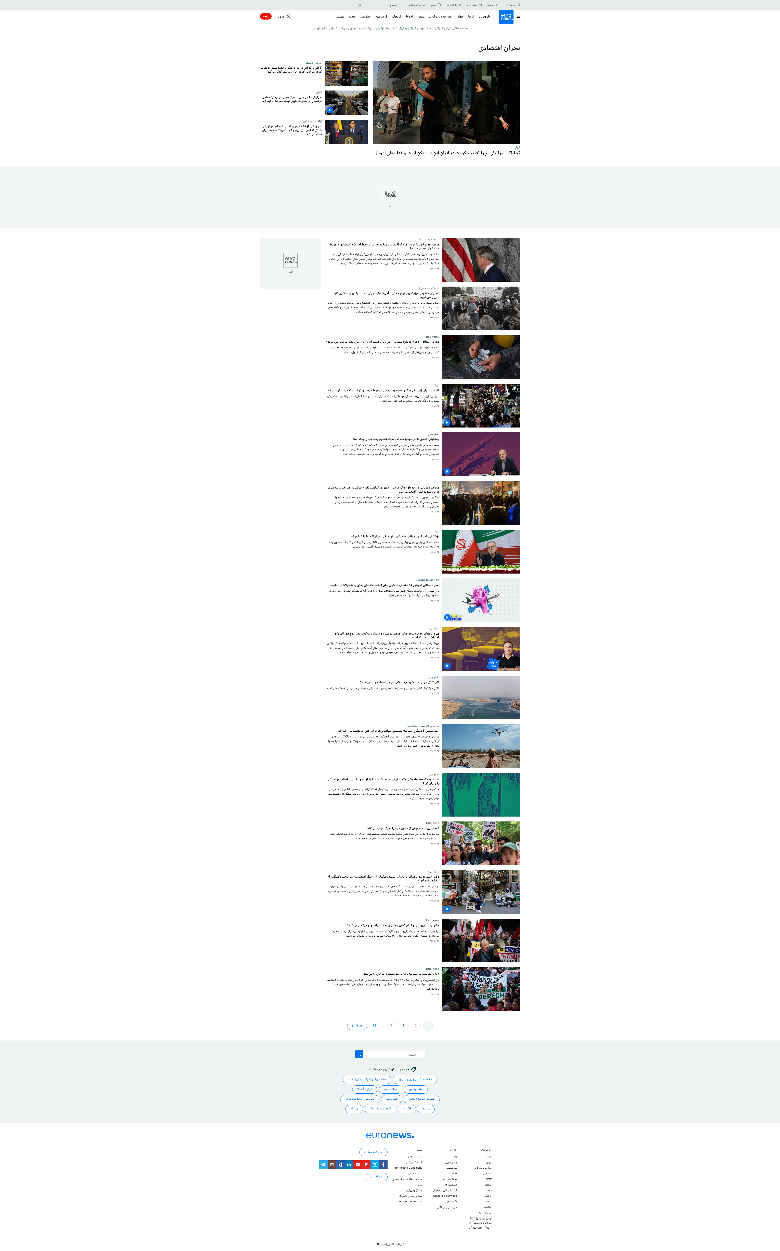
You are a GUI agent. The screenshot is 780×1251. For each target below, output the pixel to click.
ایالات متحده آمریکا (380, 1108)
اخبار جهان (433, 434)
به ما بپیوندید (450, 1179)
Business (432, 823)
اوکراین (407, 1108)
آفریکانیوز (452, 1201)
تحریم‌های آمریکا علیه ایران (359, 1099)
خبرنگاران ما (485, 1213)
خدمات (453, 1150)
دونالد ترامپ (366, 28)
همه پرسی (391, 1099)
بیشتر (419, 1150)
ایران (517, 147)
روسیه (426, 1108)
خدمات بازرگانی (414, 1162)
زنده (265, 16)
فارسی (512, 4)
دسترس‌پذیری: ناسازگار (410, 1196)
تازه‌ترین (484, 16)
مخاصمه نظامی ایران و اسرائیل (451, 28)
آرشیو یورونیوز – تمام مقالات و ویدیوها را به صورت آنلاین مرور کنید (480, 1223)
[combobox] (380, 5)
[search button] (360, 5)
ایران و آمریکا (348, 28)
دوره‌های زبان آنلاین (447, 1207)
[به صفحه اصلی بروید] (506, 17)
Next (409, 16)
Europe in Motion (427, 580)
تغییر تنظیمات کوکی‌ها (410, 1201)
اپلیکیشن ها (451, 1184)
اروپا (471, 16)
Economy (432, 337)
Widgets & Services (444, 1196)
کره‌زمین (381, 16)
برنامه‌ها (487, 1207)
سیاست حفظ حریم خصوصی (407, 1179)
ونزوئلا (354, 1108)
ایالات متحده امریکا (311, 121)
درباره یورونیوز (414, 1156)
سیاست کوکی (415, 1173)
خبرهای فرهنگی (313, 62)
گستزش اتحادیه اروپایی (324, 28)
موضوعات (486, 1150)
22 (374, 1025)
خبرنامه (378, 1176)
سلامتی (365, 16)
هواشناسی (451, 1168)
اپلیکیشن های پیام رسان (444, 1190)
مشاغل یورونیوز (414, 1190)
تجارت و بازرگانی (440, 16)
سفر (421, 16)
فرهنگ (396, 16)
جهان (459, 16)
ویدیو (352, 16)
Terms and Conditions (408, 1168)
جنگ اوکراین (383, 28)
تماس (419, 1184)
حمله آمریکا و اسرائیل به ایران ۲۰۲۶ (412, 28)
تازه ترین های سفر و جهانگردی (423, 725)
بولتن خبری (451, 1162)
